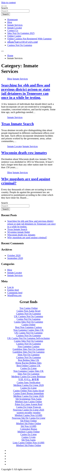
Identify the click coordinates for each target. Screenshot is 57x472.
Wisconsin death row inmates (24, 153)
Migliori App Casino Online (28, 401)
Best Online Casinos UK (28, 365)
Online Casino (14, 36)
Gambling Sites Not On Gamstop (29, 349)
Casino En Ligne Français (28, 407)
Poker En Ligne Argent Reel (28, 404)
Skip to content (8, 2)
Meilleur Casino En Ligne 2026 (28, 385)
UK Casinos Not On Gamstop (28, 316)
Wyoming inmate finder (18, 232)
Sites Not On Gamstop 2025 (21, 33)
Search (4, 8)
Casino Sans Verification (28, 382)
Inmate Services (14, 25)
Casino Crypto (29, 437)
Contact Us (12, 30)
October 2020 (14, 255)
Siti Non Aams (28, 440)
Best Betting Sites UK (28, 360)
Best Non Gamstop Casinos (28, 327)
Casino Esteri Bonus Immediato (28, 393)
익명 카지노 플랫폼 (28, 379)
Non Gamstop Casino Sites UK (28, 330)
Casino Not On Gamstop (28, 319)
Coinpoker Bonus (28, 429)
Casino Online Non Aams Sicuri (28, 390)
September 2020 (15, 258)
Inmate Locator (14, 27)
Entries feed (13, 290)
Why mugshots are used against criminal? (27, 237)
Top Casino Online (28, 308)
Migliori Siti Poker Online (28, 423)
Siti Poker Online (28, 420)
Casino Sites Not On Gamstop (28, 322)
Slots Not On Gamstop (29, 354)
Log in (10, 287)
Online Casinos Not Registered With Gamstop (29, 38)
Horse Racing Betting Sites (28, 363)
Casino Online (28, 324)
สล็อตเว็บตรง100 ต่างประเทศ (22, 42)
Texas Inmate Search (17, 124)
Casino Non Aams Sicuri (28, 311)
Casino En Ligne (28, 368)
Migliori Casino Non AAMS (28, 415)
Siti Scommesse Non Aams (28, 399)
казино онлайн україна (28, 412)
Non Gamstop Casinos (28, 346)
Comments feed (14, 292)
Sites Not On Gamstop (28, 373)
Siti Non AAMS (28, 426)
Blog (9, 22)
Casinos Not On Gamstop (19, 45)
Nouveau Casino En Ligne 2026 (28, 409)
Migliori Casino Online (28, 431)
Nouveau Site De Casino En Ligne (28, 418)
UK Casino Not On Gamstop (28, 332)
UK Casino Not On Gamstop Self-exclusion (28, 338)
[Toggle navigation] (2, 6)
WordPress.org (14, 295)
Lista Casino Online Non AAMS (28, 442)
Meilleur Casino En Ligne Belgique (28, 376)
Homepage (12, 19)
